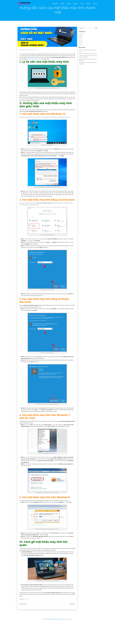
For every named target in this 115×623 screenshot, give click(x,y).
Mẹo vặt (88, 3)
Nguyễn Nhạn (24, 49)
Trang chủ (55, 3)
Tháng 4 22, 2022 (32, 49)
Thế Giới (62, 3)
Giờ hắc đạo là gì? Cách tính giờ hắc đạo (87, 53)
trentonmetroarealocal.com (35, 59)
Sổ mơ (82, 3)
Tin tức (95, 3)
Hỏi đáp (69, 3)
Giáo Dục (75, 3)
